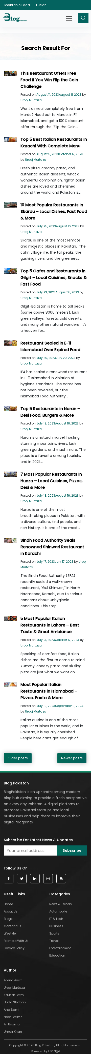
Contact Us (12, 926)
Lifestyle (10, 933)
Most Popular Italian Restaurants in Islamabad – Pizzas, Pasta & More (48, 691)
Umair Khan (13, 1031)
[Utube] (61, 879)
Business (56, 926)
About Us (10, 911)
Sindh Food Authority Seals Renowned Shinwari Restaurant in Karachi (52, 546)
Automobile (58, 911)
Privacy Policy (14, 948)
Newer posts (72, 758)
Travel (54, 941)
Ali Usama (12, 1024)
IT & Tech (56, 919)
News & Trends (60, 904)
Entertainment (60, 948)
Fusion (41, 5)
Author (10, 970)
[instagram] (48, 879)
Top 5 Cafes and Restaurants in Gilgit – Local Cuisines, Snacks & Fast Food (53, 277)
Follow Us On (16, 868)
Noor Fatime (13, 1017)
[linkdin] (35, 879)
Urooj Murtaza (31, 100)
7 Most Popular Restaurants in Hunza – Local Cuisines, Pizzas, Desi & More (51, 480)
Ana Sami (11, 1009)
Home (8, 904)
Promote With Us (16, 941)
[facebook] (8, 879)
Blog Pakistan (16, 783)
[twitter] (22, 879)
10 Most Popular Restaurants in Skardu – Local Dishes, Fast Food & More (53, 211)
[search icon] (83, 18)
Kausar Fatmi (14, 995)
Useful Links (14, 894)
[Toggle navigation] (69, 16)
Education (57, 955)
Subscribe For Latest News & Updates (38, 839)
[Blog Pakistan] (16, 18)
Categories (59, 894)
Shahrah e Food (17, 5)
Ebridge (54, 1051)
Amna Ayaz (13, 980)
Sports (54, 933)
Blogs (8, 919)
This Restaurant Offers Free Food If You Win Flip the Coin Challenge (49, 79)
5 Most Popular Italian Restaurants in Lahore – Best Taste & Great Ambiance (49, 625)
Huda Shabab (15, 1002)
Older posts (18, 758)
